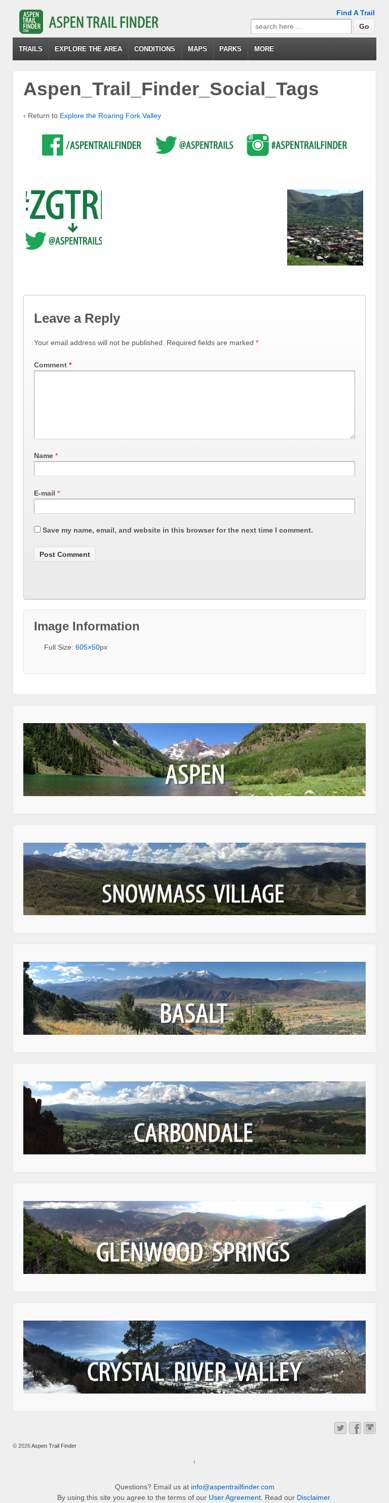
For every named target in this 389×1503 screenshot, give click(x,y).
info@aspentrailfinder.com (233, 1487)
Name (43, 456)
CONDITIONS (154, 49)
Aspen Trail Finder (53, 1446)
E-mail (44, 493)
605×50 (87, 647)
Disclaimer (313, 1497)
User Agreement (235, 1497)
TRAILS (31, 49)
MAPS (197, 49)
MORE (264, 49)
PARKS (230, 49)
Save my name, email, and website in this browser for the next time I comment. (178, 530)
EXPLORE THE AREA (88, 49)
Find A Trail (355, 13)
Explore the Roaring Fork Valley (110, 115)
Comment (52, 365)
